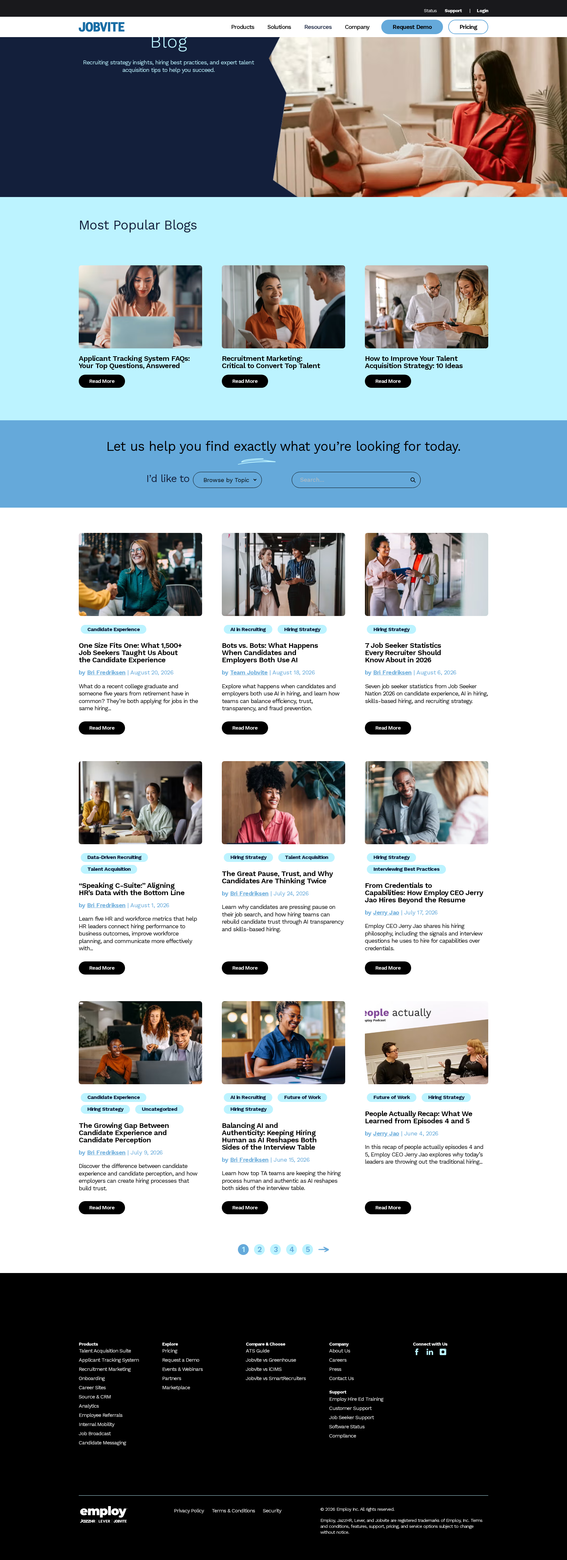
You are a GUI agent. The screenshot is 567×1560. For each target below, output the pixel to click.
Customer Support (350, 1408)
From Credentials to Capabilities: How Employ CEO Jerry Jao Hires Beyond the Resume (424, 892)
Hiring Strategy (302, 629)
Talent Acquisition (109, 869)
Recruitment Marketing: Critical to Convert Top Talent (271, 362)
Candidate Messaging (102, 1442)
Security (272, 1510)
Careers (337, 1360)
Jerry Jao (386, 912)
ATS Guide (257, 1351)
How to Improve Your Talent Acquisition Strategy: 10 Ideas (414, 362)
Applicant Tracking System (109, 1360)
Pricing (468, 26)
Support (453, 10)
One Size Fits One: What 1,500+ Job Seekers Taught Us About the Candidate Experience (130, 652)
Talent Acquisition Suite (105, 1351)
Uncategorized (159, 1109)
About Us (339, 1351)
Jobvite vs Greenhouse (271, 1360)
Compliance (342, 1436)
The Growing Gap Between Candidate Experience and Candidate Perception (124, 1132)
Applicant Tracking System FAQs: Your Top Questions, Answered (134, 362)
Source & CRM (95, 1397)
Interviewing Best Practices (406, 869)
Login (482, 10)
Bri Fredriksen (106, 672)
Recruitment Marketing (105, 1369)
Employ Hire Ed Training (356, 1399)
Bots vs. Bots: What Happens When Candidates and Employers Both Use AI (270, 652)
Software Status (347, 1426)
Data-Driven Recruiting (114, 857)
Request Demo (412, 26)
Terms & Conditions (233, 1510)
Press (335, 1369)
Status (430, 10)
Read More (102, 381)
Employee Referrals (100, 1415)
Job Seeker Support (351, 1417)
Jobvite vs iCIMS (264, 1369)
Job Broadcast (95, 1433)
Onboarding (92, 1378)
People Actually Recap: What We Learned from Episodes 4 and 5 (418, 1117)
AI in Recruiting (248, 629)
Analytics (89, 1406)
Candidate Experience (113, 629)
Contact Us (341, 1378)
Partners (171, 1378)
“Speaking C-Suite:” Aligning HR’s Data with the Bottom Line (131, 889)
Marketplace (176, 1387)
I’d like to (167, 478)
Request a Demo (180, 1360)
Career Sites (92, 1387)
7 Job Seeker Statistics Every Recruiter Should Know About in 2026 (403, 652)
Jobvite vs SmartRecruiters (276, 1378)
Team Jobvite (249, 672)
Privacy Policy (189, 1510)
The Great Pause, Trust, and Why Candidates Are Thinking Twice (277, 877)
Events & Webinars (182, 1369)
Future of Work (302, 1097)
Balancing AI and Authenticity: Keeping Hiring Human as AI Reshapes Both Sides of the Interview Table (269, 1136)
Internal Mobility (96, 1424)
